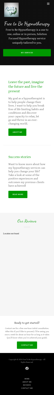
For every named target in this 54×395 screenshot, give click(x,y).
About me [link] (27, 382)
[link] (11, 4)
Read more (18, 194)
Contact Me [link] (27, 388)
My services (27, 53)
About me (17, 132)
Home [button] (27, 379)
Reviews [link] (27, 385)
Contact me (27, 345)
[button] (48, 3)
